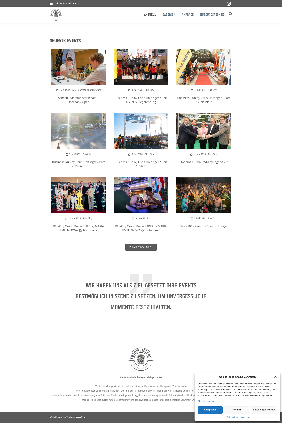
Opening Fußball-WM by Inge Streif (203, 162)
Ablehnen (237, 410)
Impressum (245, 417)
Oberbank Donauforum (89, 90)
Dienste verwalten (206, 401)
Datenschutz (232, 417)
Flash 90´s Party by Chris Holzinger (203, 226)
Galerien (169, 14)
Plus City (149, 90)
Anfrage (188, 14)
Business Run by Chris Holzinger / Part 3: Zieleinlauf (203, 100)
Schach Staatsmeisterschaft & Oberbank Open (78, 100)
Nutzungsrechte (212, 14)
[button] (275, 377)
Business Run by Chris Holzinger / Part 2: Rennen (78, 164)
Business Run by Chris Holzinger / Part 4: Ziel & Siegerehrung (141, 100)
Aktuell (150, 14)
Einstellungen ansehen (263, 410)
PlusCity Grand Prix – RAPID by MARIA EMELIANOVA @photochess (141, 228)
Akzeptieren (210, 410)
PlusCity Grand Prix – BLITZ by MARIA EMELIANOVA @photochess (78, 228)
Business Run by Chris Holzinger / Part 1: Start (141, 164)
